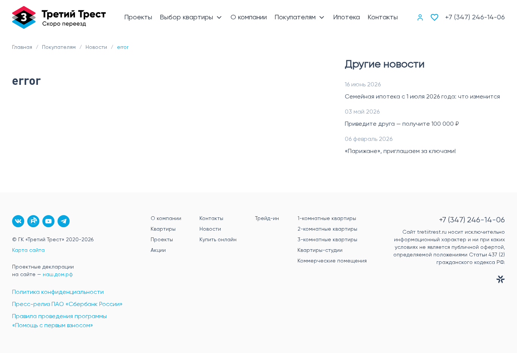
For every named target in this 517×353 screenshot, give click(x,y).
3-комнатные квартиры (327, 239)
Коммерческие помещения (332, 261)
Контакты (211, 218)
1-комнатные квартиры (326, 218)
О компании (166, 218)
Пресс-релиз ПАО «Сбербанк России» (67, 304)
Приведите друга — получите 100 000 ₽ (402, 124)
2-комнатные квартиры (327, 229)
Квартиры (163, 229)
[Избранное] (434, 17)
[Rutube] (33, 221)
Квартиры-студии (320, 250)
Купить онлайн (218, 239)
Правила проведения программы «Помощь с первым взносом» (59, 321)
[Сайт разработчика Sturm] (443, 281)
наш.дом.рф (58, 274)
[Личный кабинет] (420, 17)
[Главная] (59, 17)
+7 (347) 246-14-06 (475, 17)
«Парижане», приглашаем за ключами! (400, 151)
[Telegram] (64, 221)
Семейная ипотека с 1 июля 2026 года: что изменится (422, 97)
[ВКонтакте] (18, 221)
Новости (210, 229)
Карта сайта (28, 250)
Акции (158, 250)
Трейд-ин (267, 218)
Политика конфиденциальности (58, 292)
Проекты (162, 239)
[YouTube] (48, 221)
